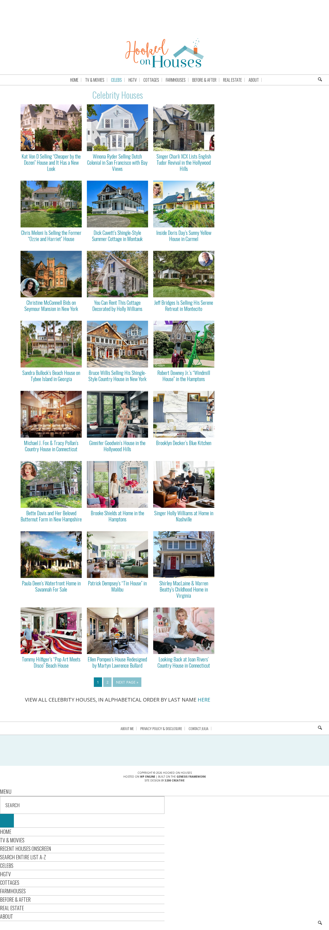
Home (5, 831)
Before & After (15, 899)
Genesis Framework (191, 776)
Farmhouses (13, 891)
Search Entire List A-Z (23, 857)
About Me (127, 728)
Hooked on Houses (164, 52)
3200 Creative (175, 780)
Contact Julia (198, 728)
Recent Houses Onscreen (25, 848)
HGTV (5, 874)
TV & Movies (12, 840)
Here (204, 699)
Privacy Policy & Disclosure (161, 728)
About (6, 916)
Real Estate (12, 908)
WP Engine (147, 776)
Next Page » (127, 682)
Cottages (9, 882)
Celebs (6, 865)
